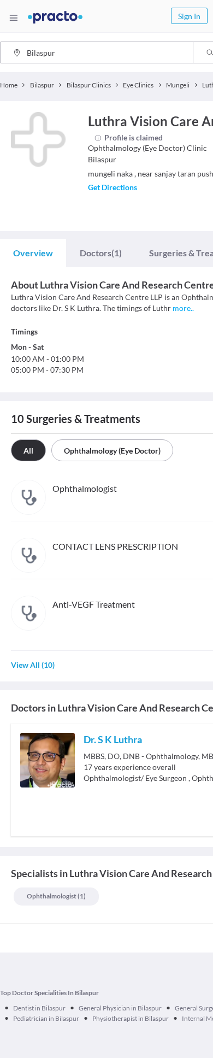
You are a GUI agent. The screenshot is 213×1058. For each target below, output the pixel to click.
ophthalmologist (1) (56, 896)
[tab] (33, 253)
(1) (101, 253)
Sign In (189, 16)
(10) (33, 664)
